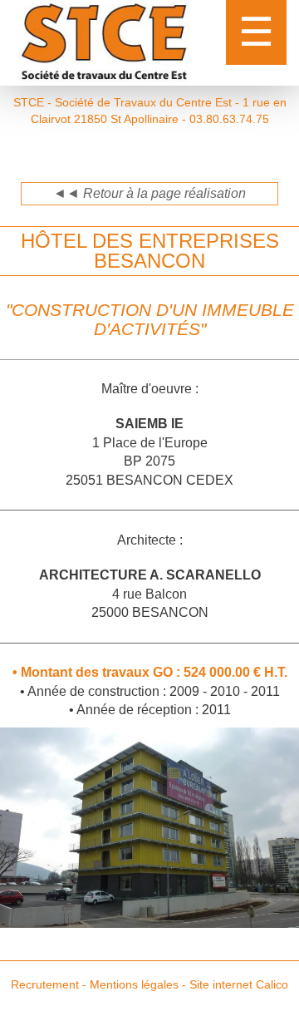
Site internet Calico (238, 984)
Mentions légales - (138, 984)
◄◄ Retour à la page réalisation (149, 193)
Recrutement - (48, 984)
